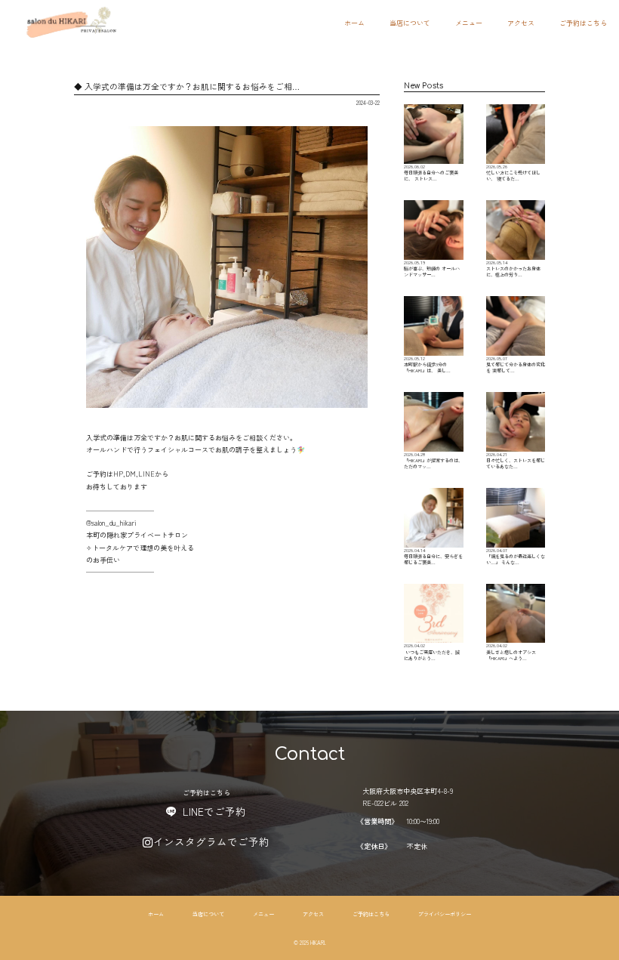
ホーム (354, 23)
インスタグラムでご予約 (211, 841)
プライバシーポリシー (444, 914)
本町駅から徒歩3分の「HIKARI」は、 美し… (427, 364)
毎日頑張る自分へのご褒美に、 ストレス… (431, 172)
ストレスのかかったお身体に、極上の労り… (513, 268)
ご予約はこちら (583, 23)
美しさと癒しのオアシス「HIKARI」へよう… (511, 651)
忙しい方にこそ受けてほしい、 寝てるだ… (513, 172)
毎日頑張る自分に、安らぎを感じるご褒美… (433, 556)
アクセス (520, 23)
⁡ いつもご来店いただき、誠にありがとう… (432, 651)
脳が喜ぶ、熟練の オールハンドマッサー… (432, 268)
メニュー (468, 23)
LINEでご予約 (214, 811)
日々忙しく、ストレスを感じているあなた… (515, 460)
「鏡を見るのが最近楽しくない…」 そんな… (515, 556)
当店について (410, 23)
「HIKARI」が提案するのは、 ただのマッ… (433, 460)
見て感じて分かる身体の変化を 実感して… (515, 364)
